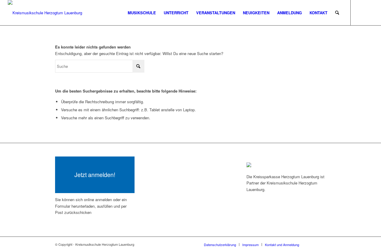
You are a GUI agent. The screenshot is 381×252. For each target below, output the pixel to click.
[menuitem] (142, 12)
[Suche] (337, 12)
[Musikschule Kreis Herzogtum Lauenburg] (45, 12)
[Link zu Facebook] (359, 12)
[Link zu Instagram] (368, 12)
